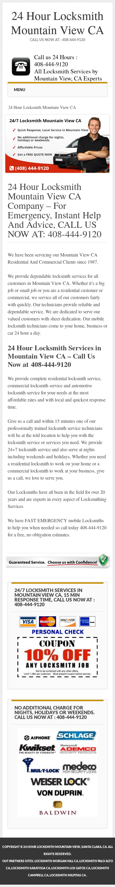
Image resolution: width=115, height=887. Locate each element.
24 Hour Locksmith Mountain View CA (57, 22)
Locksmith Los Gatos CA (70, 868)
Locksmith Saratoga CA (30, 868)
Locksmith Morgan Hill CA (56, 861)
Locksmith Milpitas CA (68, 875)
